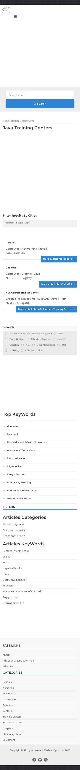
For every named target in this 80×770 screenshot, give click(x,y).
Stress (6, 562)
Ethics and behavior (14, 530)
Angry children (11, 597)
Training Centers (19, 120)
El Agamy (26, 278)
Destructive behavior (14, 579)
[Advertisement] (40, 47)
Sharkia (19, 222)
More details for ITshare (58, 258)
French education (16, 458)
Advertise (8, 666)
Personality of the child (16, 550)
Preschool (12, 434)
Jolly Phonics (14, 466)
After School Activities (19, 498)
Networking (29, 248)
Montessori (13, 426)
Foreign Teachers (16, 474)
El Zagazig (23, 303)
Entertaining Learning (19, 482)
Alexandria (9, 222)
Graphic (26, 273)
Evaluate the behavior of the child (22, 591)
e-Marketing (26, 298)
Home (6, 120)
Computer (12, 248)
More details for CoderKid (57, 284)
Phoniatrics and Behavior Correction (27, 442)
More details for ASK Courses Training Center (45, 309)
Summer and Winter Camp (21, 490)
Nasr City (19, 252)
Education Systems (13, 524)
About (6, 654)
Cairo (27, 222)
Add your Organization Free (18, 660)
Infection (8, 585)
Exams (6, 556)
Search (41, 103)
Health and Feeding (14, 536)
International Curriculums (21, 450)
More (40, 350)
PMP (63, 298)
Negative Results (12, 568)
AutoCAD (43, 298)
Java (31, 120)
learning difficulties (13, 603)
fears (6, 574)
